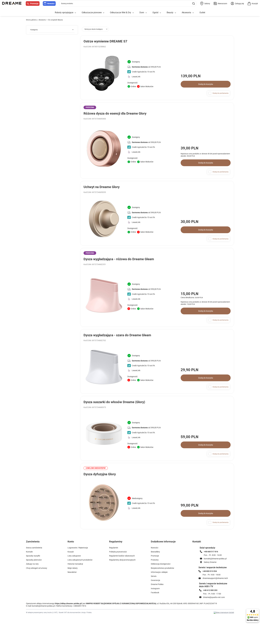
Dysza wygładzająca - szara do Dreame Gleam (117, 335)
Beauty (170, 12)
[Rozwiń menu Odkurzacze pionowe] (103, 13)
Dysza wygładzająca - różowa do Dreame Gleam (119, 259)
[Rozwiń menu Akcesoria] (193, 13)
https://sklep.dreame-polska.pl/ (68, 603)
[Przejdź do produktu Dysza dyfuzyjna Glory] (157, 496)
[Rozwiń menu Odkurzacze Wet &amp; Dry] (133, 13)
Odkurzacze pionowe (92, 12)
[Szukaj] (193, 4)
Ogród (155, 12)
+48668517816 (79, 606)
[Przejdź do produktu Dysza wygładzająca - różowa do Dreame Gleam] (157, 287)
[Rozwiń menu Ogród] (160, 13)
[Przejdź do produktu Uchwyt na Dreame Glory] (157, 213)
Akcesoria (186, 12)
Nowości (51, 3)
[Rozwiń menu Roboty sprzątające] (75, 13)
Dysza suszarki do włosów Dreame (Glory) (114, 402)
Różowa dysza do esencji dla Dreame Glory (115, 113)
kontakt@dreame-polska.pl (43, 606)
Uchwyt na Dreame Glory (102, 187)
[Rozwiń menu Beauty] (175, 13)
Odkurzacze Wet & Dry (120, 12)
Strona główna (31, 20)
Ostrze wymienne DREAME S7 (105, 41)
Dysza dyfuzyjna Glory (100, 474)
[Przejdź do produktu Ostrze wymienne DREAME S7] (157, 67)
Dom (141, 12)
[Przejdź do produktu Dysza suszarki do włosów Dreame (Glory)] (157, 428)
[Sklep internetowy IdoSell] (224, 613)
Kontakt (196, 541)
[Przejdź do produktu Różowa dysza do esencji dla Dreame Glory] (157, 140)
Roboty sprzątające (64, 12)
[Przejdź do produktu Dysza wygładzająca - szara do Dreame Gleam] (157, 361)
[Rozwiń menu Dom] (146, 13)
